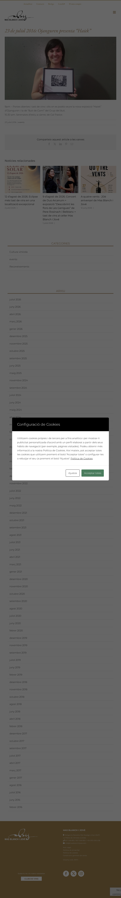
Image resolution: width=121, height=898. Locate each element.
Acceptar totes (92, 473)
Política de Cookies (82, 458)
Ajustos (72, 473)
